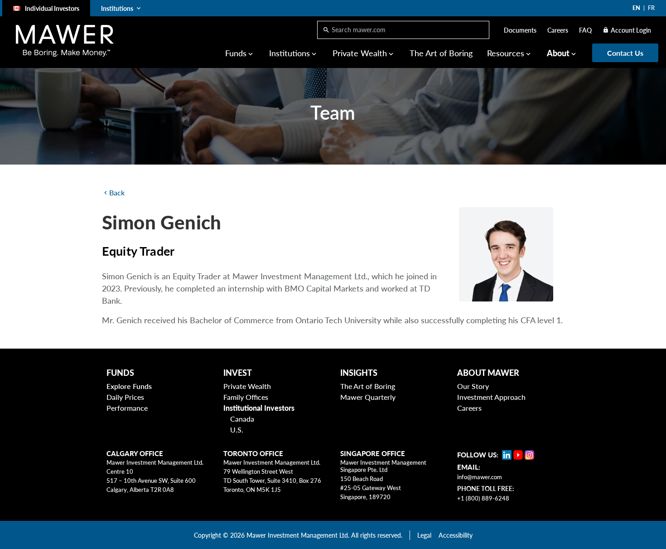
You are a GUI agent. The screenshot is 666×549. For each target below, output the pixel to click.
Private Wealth (247, 386)
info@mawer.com (479, 477)
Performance (127, 407)
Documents (520, 30)
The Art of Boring (441, 53)
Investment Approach (491, 397)
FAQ (585, 30)
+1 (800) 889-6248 (483, 498)
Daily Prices (125, 397)
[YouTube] (518, 455)
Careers (557, 30)
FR (651, 7)
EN (636, 7)
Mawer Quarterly (368, 397)
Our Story (473, 386)
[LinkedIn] (507, 455)
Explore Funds (129, 386)
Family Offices (245, 397)
